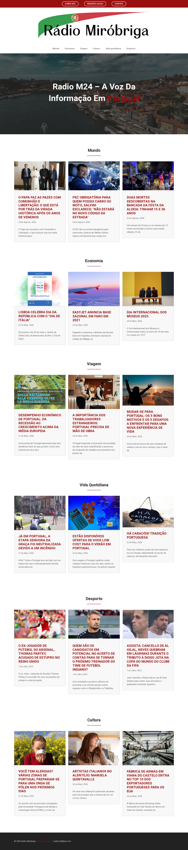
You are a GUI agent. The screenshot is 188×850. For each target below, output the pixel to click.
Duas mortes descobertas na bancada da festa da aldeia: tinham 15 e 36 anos (146, 205)
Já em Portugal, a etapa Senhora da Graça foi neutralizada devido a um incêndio (39, 542)
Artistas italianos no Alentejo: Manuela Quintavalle (92, 775)
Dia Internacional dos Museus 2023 (147, 314)
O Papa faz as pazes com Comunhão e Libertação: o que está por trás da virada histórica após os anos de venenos (39, 207)
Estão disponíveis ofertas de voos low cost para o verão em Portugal (92, 542)
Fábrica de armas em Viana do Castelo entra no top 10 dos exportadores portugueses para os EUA (148, 781)
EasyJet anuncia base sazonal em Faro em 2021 (92, 316)
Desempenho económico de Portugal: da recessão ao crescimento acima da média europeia (39, 423)
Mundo (56, 48)
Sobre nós (70, 4)
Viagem (83, 48)
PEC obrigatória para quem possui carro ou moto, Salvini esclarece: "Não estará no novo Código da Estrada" (93, 207)
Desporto (130, 48)
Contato (119, 4)
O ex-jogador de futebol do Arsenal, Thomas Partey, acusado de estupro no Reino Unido (39, 653)
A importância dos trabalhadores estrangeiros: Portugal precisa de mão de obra (91, 423)
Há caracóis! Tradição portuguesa (146, 535)
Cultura (96, 48)
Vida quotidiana (113, 48)
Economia (69, 48)
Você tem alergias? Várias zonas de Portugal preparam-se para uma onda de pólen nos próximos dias (38, 781)
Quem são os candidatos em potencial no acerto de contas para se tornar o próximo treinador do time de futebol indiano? (94, 657)
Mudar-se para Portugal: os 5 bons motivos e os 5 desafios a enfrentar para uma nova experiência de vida (147, 421)
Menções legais (95, 4)
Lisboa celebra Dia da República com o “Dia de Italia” (39, 316)
